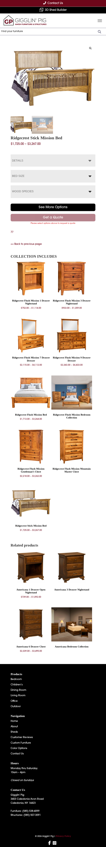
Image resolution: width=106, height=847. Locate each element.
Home (14, 721)
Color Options (19, 748)
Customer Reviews (22, 737)
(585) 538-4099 (30, 811)
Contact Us (17, 754)
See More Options (53, 207)
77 (12, 232)
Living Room (18, 695)
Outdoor (16, 706)
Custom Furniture (21, 743)
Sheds (14, 732)
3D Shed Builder (56, 10)
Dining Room (18, 690)
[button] (90, 48)
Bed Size (18, 175)
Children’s (17, 685)
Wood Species (23, 191)
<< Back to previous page (26, 244)
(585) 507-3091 (32, 815)
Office (14, 701)
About (14, 726)
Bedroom (16, 679)
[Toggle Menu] (100, 20)
